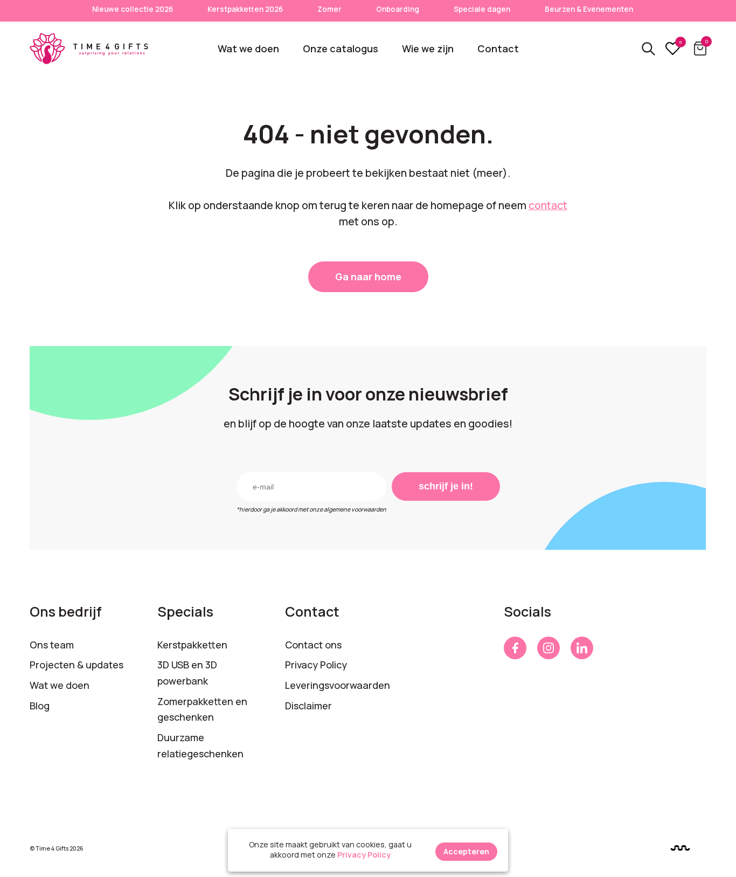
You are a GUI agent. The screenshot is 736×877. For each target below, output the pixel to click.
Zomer (329, 9)
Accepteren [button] (466, 851)
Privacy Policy (316, 664)
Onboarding (397, 9)
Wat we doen (248, 48)
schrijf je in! (446, 486)
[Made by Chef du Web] (680, 848)
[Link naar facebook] (515, 648)
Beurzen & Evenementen (589, 9)
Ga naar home (368, 276)
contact (548, 205)
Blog (40, 705)
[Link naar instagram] (548, 648)
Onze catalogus (340, 48)
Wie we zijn (428, 48)
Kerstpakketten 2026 (245, 9)
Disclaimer (308, 705)
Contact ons (313, 644)
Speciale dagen (482, 9)
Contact (498, 48)
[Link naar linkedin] (582, 648)
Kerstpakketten (192, 644)
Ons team (52, 644)
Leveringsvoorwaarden (337, 685)
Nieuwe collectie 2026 (132, 9)
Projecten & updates (76, 664)
